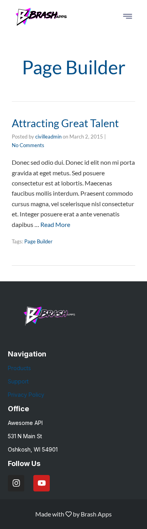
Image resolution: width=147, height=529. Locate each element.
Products (19, 368)
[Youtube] (41, 483)
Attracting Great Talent (65, 123)
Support (18, 381)
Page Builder (38, 241)
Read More (55, 224)
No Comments (28, 145)
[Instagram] (16, 483)
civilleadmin (48, 136)
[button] (127, 17)
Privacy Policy (26, 394)
